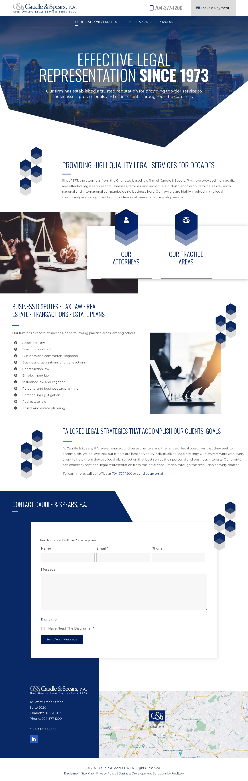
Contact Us (164, 22)
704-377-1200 (168, 7)
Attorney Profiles (102, 22)
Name (46, 548)
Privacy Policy (106, 773)
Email (102, 548)
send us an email (150, 473)
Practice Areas (136, 22)
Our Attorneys (126, 257)
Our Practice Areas (186, 257)
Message (48, 570)
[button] (244, 754)
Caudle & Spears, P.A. (114, 768)
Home (79, 22)
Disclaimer (49, 619)
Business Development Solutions (142, 773)
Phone (157, 548)
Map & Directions (43, 729)
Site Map (87, 773)
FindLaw (178, 773)
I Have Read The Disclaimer (70, 628)
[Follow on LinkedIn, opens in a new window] (34, 739)
